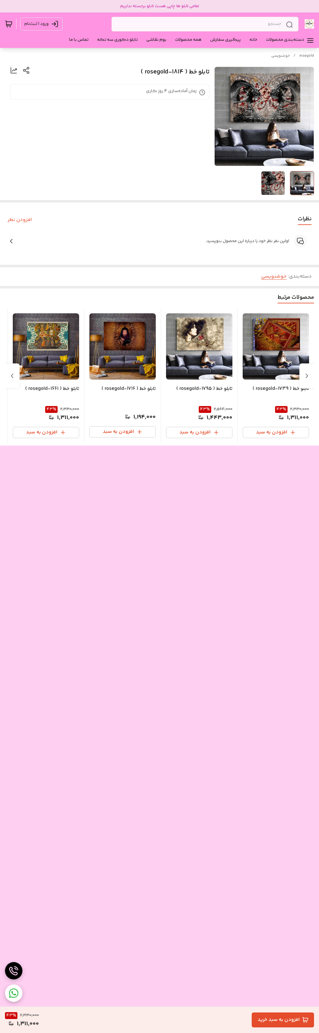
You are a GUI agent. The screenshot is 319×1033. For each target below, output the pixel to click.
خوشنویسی (280, 56)
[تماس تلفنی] (13, 970)
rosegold (306, 56)
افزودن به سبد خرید (279, 1020)
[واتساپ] (13, 993)
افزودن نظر (19, 220)
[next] (12, 375)
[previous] (306, 375)
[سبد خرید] (8, 24)
